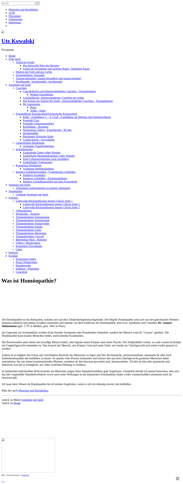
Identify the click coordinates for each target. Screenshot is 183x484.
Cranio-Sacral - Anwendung (39, 139)
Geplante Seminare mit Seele (32, 194)
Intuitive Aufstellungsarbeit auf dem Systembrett (50, 181)
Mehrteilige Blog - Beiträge (31, 239)
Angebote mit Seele (20, 84)
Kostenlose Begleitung (28, 165)
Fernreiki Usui (31, 120)
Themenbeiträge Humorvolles (32, 223)
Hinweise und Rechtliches (23, 9)
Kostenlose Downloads (29, 246)
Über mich (15, 59)
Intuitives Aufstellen (34, 175)
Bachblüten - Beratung (35, 126)
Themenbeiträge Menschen (31, 233)
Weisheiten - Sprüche (28, 213)
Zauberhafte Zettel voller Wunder (41, 152)
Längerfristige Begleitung (30, 142)
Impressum (15, 22)
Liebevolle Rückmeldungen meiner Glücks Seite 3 (51, 207)
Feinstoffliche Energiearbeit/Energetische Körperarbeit (46, 113)
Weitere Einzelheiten (41, 94)
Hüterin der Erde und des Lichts (34, 71)
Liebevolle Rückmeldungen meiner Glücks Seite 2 (51, 204)
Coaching (21, 88)
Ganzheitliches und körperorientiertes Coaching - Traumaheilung (59, 91)
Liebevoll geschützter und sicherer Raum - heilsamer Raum (56, 68)
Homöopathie (30, 133)
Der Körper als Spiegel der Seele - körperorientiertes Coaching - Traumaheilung (68, 100)
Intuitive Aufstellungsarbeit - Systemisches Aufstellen (46, 171)
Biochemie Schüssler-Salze (38, 136)
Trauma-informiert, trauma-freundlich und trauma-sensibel (48, 78)
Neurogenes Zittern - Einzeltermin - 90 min (47, 130)
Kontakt (13, 255)
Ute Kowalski (17, 41)
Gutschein (21, 271)
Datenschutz (16, 19)
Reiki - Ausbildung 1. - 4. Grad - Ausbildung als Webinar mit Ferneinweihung (67, 117)
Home (12, 55)
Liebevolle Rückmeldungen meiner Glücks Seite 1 (44, 200)
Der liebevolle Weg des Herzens (41, 65)
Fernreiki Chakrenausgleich (38, 123)
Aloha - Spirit (37, 110)
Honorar (13, 252)
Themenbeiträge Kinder (29, 226)
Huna (33, 107)
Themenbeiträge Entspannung (33, 217)
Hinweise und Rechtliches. (33, 390)
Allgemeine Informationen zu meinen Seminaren (43, 188)
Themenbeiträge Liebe (28, 230)
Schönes (13, 197)
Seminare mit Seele (19, 184)
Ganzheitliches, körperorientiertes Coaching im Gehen (53, 97)
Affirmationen (24, 210)
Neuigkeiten (15, 191)
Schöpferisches (24, 149)
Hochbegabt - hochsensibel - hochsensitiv (39, 81)
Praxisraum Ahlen (26, 259)
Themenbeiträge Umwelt (30, 236)
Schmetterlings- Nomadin (30, 75)
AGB (12, 12)
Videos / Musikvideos (28, 242)
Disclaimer (15, 16)
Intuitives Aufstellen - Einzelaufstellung (45, 178)
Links (19, 249)
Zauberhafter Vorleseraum (37, 162)
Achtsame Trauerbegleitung (38, 146)
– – (3, 480)
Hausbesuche (23, 265)
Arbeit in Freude (25, 62)
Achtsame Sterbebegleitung (38, 168)
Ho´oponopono (31, 104)
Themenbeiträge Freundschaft (32, 220)
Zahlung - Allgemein (27, 268)
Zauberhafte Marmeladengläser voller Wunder (49, 155)
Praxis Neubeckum (26, 262)
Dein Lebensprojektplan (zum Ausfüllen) (46, 159)
